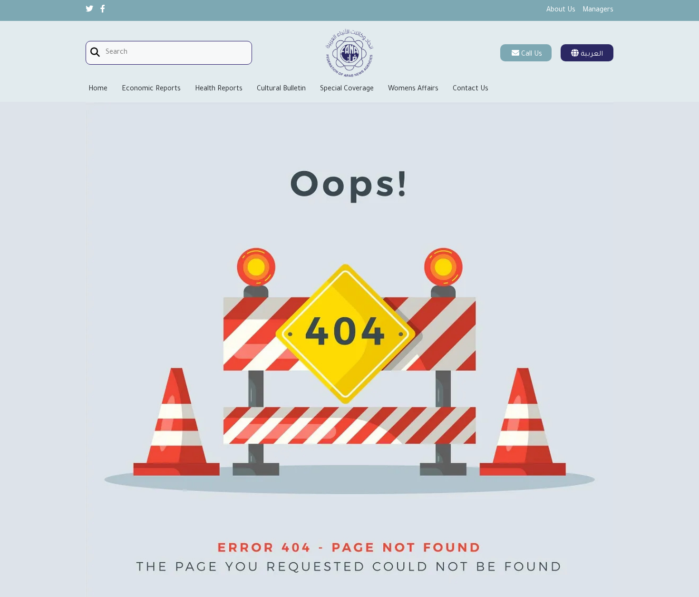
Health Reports (219, 89)
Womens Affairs (413, 89)
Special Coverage (347, 89)
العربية (591, 55)
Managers (597, 10)
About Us (560, 10)
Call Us (531, 55)
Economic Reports (151, 89)
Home (97, 89)
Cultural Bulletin (281, 89)
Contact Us (470, 89)
